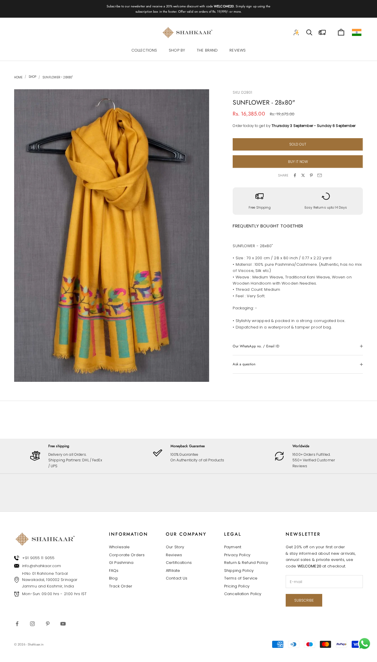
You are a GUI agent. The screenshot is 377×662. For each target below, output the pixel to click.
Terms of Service (240, 578)
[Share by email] (319, 175)
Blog (113, 578)
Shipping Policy (239, 570)
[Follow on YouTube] (63, 624)
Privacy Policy (237, 555)
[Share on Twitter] (303, 175)
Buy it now (298, 161)
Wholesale (119, 547)
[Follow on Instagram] (32, 624)
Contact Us (176, 578)
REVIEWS (237, 50)
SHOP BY (177, 50)
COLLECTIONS (144, 50)
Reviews (174, 555)
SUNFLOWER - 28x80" (58, 77)
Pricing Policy (236, 586)
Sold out (297, 144)
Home (18, 77)
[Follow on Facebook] (17, 624)
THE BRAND (207, 50)
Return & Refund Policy (246, 562)
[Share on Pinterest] (311, 175)
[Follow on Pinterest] (48, 624)
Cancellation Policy (242, 594)
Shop (32, 76)
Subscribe (304, 600)
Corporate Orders (127, 555)
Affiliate (173, 570)
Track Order (120, 586)
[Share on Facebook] (294, 175)
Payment (232, 547)
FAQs (114, 570)
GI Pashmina (121, 562)
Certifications (179, 562)
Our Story (175, 547)
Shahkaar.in (36, 644)
